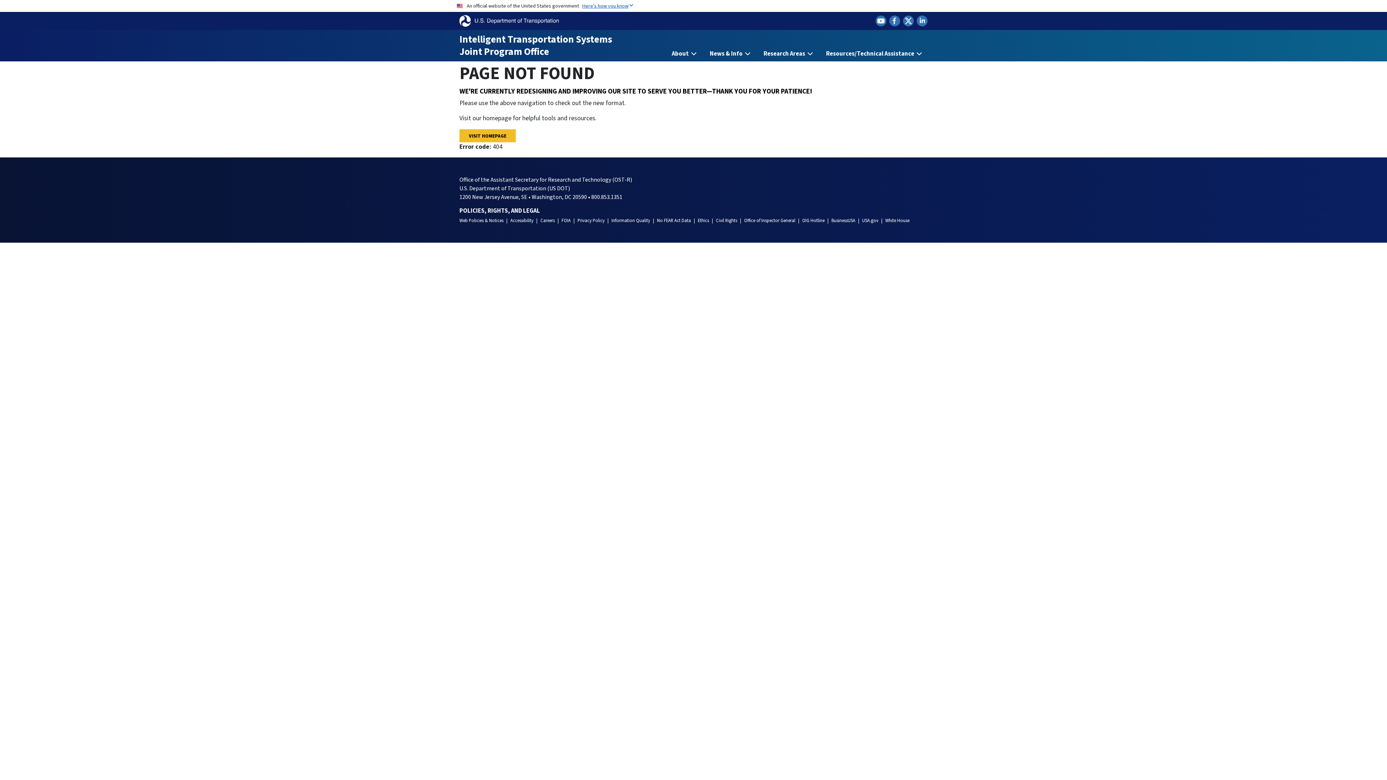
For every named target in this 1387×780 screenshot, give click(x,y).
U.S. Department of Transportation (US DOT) (514, 188)
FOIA (566, 220)
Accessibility (521, 220)
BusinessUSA (843, 220)
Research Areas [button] (785, 53)
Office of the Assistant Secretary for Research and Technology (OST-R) (545, 180)
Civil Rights (726, 220)
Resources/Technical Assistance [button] (870, 53)
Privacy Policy (591, 220)
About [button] (681, 53)
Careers (547, 220)
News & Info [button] (727, 53)
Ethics (703, 220)
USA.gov (870, 220)
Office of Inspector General (769, 220)
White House (897, 220)
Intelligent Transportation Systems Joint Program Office (535, 46)
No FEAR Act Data (674, 220)
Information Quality (631, 220)
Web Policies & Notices (481, 220)
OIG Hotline (813, 220)
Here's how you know (605, 6)
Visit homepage (487, 136)
